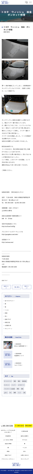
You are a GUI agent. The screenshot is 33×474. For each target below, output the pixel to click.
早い (11, 392)
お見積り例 (8, 325)
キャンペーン (8, 328)
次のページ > (26, 287)
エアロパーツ (21, 385)
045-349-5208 (12, 267)
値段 (15, 381)
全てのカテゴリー (10, 301)
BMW (15, 392)
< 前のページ (6, 287)
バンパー (14, 385)
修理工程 (7, 322)
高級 (22, 388)
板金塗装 (24, 381)
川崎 (24, 392)
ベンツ (19, 392)
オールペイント (8, 381)
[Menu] (30, 2)
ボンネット (7, 385)
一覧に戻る (16, 287)
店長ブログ (4, 280)
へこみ (7, 310)
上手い (5, 392)
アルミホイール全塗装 (9, 388)
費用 (18, 388)
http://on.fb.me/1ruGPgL (8, 226)
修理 (6, 313)
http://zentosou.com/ (7, 242)
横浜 (19, 381)
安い (6, 316)
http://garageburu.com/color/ (10, 234)
